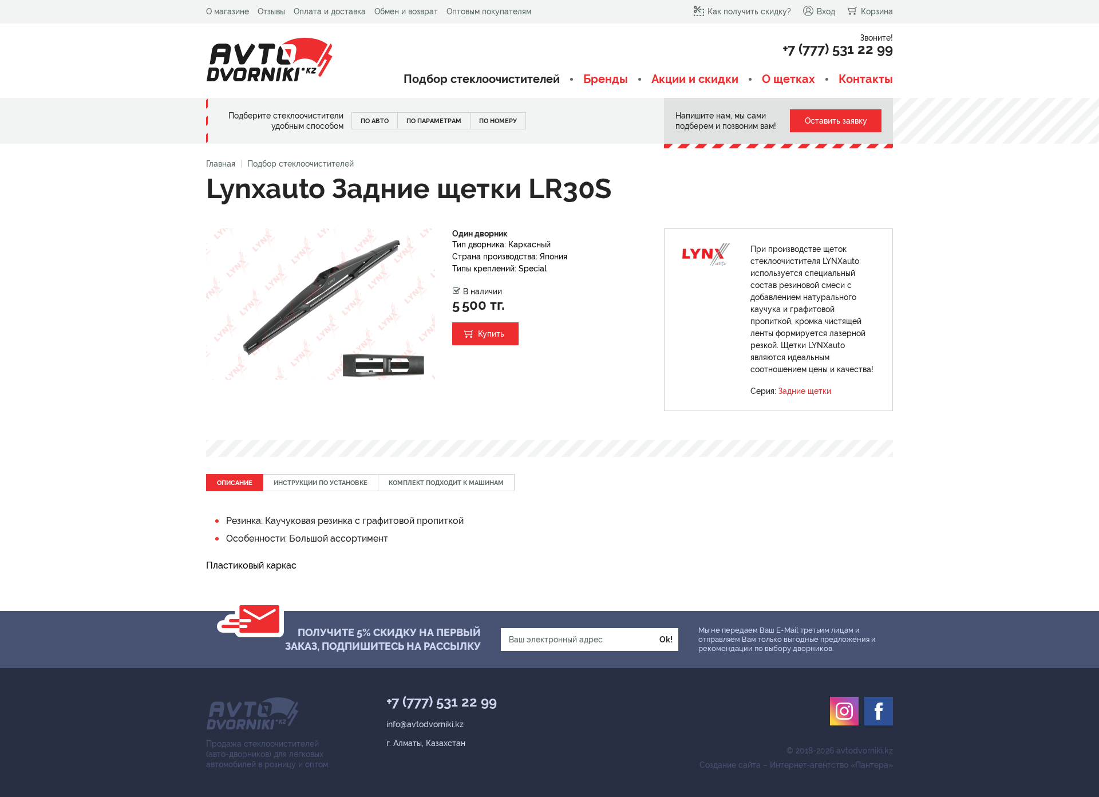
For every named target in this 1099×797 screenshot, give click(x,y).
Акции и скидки (694, 79)
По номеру (498, 121)
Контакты (866, 79)
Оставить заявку (836, 120)
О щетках (788, 79)
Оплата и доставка (330, 11)
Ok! (666, 639)
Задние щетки (804, 391)
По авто (375, 121)
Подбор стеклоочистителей (482, 79)
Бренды (605, 79)
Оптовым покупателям (488, 11)
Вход (826, 11)
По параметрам (433, 121)
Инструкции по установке (320, 483)
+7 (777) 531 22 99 (837, 49)
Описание (234, 483)
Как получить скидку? (749, 11)
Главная (220, 163)
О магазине (227, 11)
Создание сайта (730, 765)
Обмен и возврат (406, 11)
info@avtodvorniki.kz (425, 724)
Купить (491, 333)
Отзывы (271, 11)
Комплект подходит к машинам (446, 483)
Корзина (877, 11)
